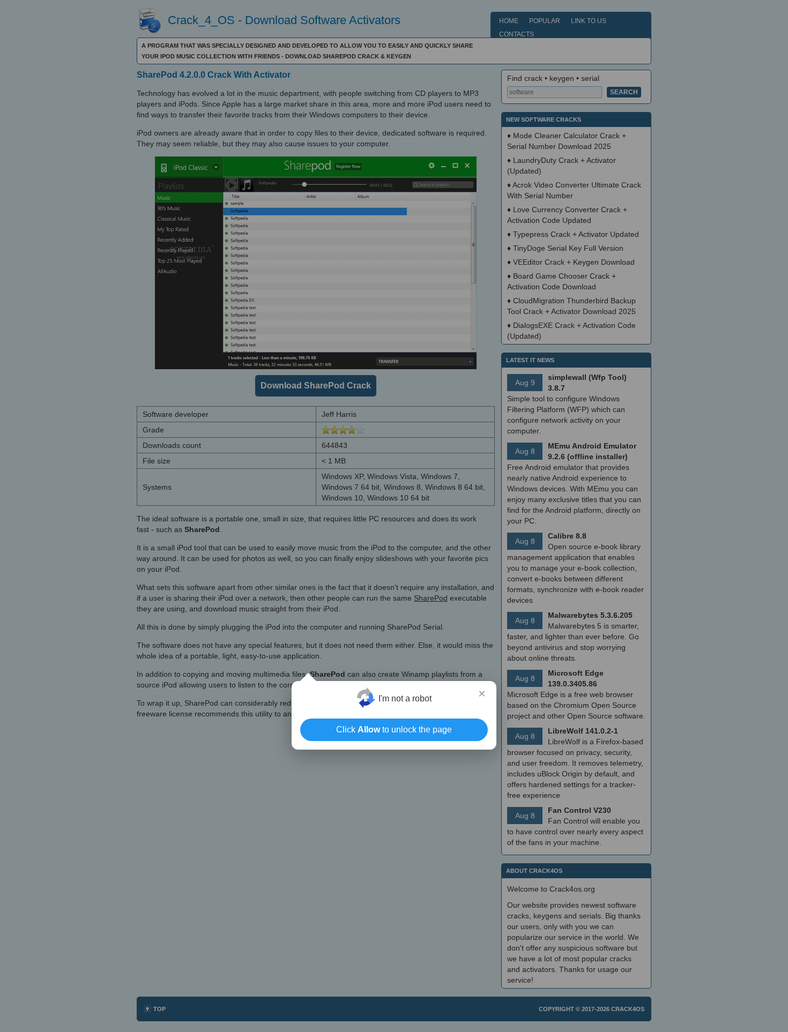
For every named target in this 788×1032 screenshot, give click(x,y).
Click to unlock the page (394, 729)
